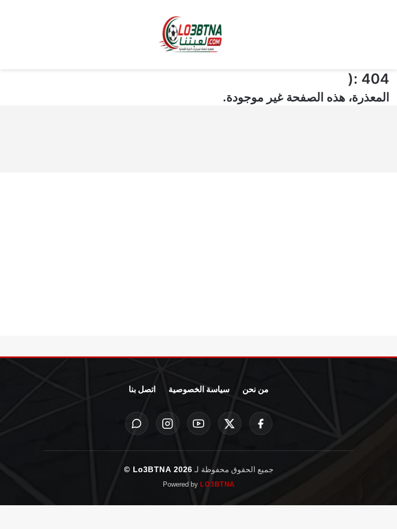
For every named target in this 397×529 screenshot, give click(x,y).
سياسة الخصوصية (199, 389)
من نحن (255, 389)
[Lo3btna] (198, 35)
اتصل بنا (142, 389)
